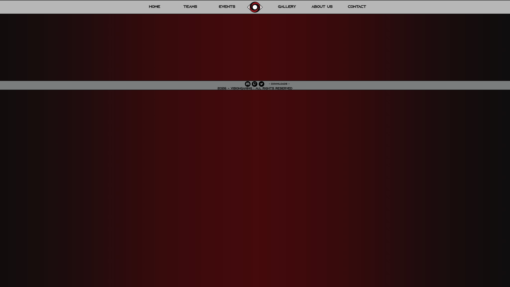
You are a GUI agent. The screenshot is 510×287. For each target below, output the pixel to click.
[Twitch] (254, 84)
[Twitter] (261, 84)
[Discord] (247, 84)
